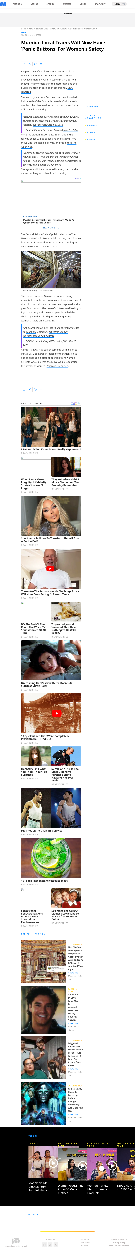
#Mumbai (31, 331)
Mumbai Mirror (51, 238)
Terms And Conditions (119, 1245)
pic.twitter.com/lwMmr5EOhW (38, 335)
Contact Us (85, 1242)
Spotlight (100, 4)
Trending (18, 4)
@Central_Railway (58, 331)
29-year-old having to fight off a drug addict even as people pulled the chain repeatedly (51, 312)
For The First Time (68, 1144)
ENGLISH (117, 4)
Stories (50, 4)
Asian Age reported (57, 366)
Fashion (34, 1143)
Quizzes (67, 4)
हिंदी (123, 4)
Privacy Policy (119, 1242)
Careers (84, 1245)
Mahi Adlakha (73, 973)
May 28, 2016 (70, 130)
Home (23, 29)
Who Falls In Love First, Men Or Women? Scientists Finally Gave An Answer (73, 1007)
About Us (84, 1239)
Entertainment (75, 944)
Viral (31, 29)
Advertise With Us (119, 1239)
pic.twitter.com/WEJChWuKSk (48, 124)
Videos (34, 4)
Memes (82, 4)
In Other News (72, 990)
